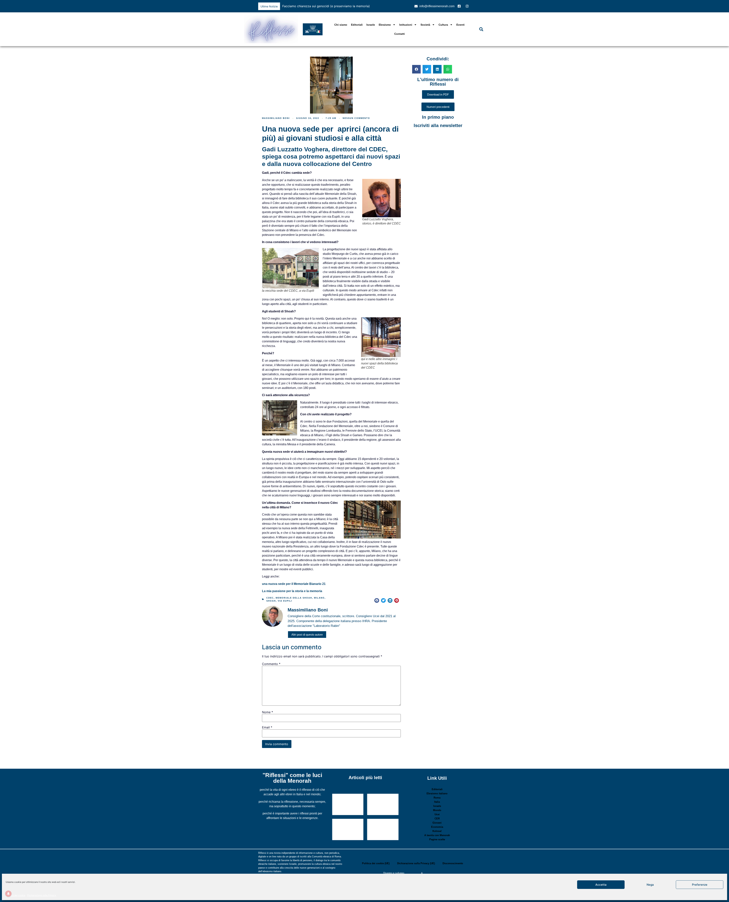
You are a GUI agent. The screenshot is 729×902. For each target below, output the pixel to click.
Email (267, 727)
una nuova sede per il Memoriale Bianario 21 (294, 583)
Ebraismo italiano (437, 793)
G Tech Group (412, 873)
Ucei (437, 814)
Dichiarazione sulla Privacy (41, 895)
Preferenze (699, 884)
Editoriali (357, 24)
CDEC (270, 598)
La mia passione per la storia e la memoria (292, 591)
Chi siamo (340, 24)
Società (425, 24)
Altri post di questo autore (307, 634)
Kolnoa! (437, 831)
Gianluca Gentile (433, 873)
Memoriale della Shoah (294, 598)
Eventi (460, 24)
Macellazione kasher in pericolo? (344, 803)
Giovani (437, 822)
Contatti (399, 33)
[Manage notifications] (8, 894)
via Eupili (285, 601)
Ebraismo (385, 24)
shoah (271, 601)
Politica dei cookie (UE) (376, 863)
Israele (370, 24)
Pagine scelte (437, 839)
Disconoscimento (453, 863)
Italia (437, 801)
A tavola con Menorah (437, 835)
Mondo (437, 810)
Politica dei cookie (15, 895)
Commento (271, 663)
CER (437, 818)
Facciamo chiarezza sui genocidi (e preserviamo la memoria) (326, 6)
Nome (267, 712)
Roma (437, 797)
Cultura (443, 24)
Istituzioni (405, 24)
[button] (403, 6)
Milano (319, 598)
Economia (437, 826)
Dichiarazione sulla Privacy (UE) (416, 863)
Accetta (601, 884)
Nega (650, 884)
